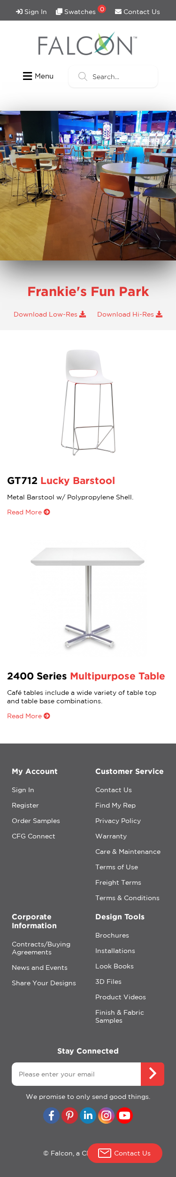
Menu (44, 76)
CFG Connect (33, 836)
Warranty (111, 836)
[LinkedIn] (88, 1116)
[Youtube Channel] (124, 1116)
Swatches (83, 10)
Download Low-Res (46, 314)
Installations (115, 950)
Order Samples (36, 820)
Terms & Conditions (127, 898)
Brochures (112, 935)
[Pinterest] (69, 1116)
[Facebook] (51, 1116)
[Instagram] (106, 1116)
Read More (25, 512)
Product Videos (120, 997)
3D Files (108, 981)
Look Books (114, 966)
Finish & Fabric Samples (119, 1016)
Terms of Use (116, 867)
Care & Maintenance (128, 851)
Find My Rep (115, 805)
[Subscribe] (152, 1074)
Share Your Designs (44, 983)
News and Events (40, 967)
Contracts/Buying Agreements (41, 948)
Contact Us (141, 11)
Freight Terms (118, 882)
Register (25, 805)
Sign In (35, 11)
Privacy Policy (118, 820)
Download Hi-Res (126, 314)
